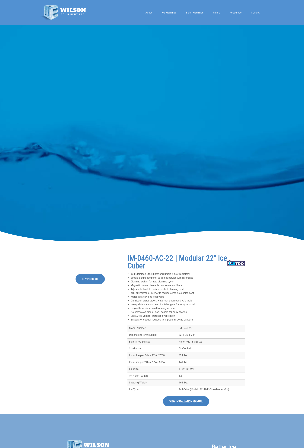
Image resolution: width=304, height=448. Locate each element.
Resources (236, 12)
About (149, 12)
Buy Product (90, 279)
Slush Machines (194, 12)
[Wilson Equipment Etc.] (63, 13)
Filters (216, 12)
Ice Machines (169, 12)
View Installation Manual (186, 401)
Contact (255, 12)
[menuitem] (149, 13)
